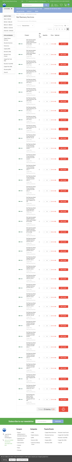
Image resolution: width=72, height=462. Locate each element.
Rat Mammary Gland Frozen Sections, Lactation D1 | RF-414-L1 (31, 167)
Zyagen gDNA (7, 48)
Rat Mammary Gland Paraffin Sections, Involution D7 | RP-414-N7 (31, 334)
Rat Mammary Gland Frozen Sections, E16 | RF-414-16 (31, 99)
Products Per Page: (59, 25)
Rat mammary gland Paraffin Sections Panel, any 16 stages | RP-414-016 (31, 219)
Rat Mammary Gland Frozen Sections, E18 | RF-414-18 (31, 118)
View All (6, 72)
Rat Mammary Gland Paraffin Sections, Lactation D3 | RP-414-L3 (31, 355)
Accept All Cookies (22, 460)
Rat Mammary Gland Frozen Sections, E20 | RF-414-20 (31, 136)
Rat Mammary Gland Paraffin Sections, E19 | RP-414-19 (31, 304)
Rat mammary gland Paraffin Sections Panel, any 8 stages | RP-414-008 (31, 230)
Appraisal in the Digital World (52, 8)
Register (56, 5)
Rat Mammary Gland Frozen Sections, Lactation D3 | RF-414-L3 (31, 178)
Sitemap (19, 450)
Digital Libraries (35, 435)
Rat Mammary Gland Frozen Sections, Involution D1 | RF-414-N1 (31, 146)
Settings (5, 460)
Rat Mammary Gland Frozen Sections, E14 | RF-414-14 (31, 81)
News (36, 11)
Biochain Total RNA (8, 63)
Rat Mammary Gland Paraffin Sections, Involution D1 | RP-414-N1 (31, 323)
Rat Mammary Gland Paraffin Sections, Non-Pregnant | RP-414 (31, 377)
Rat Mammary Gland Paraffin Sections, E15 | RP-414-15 (31, 267)
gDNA (32, 437)
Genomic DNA (34, 440)
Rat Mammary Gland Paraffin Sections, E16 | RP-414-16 (31, 277)
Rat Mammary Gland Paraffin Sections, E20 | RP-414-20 (31, 314)
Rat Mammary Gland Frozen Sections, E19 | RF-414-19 (31, 127)
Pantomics (6, 45)
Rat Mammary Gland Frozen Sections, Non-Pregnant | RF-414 (31, 199)
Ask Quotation (20, 11)
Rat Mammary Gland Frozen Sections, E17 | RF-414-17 (31, 108)
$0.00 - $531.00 (7, 19)
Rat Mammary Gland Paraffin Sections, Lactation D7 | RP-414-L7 (31, 366)
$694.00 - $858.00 (8, 24)
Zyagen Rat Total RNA (8, 59)
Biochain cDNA (7, 51)
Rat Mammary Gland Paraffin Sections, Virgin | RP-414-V (31, 387)
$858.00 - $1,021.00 (8, 27)
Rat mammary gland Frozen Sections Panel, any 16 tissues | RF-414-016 (31, 42)
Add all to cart (63, 409)
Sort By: (19, 25)
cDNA (32, 432)
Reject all (12, 460)
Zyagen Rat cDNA (8, 66)
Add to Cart (63, 43)
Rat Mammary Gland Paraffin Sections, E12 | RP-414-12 (31, 240)
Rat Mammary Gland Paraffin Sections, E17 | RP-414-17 (31, 286)
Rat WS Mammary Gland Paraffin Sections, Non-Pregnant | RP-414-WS (30, 397)
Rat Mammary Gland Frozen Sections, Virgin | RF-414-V (31, 209)
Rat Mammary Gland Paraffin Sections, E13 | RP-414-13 (31, 249)
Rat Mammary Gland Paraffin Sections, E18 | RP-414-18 (31, 295)
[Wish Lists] (62, 5)
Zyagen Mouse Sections (7, 39)
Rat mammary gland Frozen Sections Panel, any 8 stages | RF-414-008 (31, 52)
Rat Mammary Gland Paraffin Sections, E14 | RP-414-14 (31, 258)
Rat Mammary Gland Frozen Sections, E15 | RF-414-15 (31, 90)
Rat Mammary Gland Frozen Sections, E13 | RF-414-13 (31, 72)
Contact (29, 11)
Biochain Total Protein (7, 55)
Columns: (50, 29)
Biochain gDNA (7, 69)
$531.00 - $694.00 (8, 22)
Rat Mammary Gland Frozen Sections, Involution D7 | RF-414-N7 (31, 157)
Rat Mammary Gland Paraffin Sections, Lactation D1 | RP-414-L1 (31, 345)
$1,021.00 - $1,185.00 (8, 30)
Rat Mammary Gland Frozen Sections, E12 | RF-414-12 (31, 62)
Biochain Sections (8, 43)
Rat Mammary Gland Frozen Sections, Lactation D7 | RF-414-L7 (31, 189)
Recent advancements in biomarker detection (29, 8)
